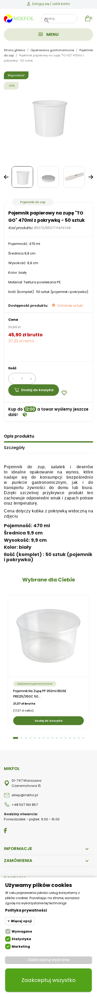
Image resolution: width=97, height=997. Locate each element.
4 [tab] (30, 738)
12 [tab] (65, 738)
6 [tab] (39, 738)
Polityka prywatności (26, 910)
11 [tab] (61, 738)
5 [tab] (35, 738)
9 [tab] (52, 738)
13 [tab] (70, 738)
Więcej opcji (21, 921)
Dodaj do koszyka (37, 389)
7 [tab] (43, 738)
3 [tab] (26, 738)
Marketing (21, 946)
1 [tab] (15, 738)
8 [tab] (48, 738)
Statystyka (21, 939)
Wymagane (22, 931)
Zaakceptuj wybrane (49, 960)
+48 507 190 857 (25, 804)
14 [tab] (74, 738)
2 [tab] (22, 738)
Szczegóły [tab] (14, 448)
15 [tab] (79, 738)
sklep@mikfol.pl (25, 795)
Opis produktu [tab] (19, 436)
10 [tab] (57, 738)
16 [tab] (83, 738)
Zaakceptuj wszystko (48, 980)
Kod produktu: (20, 227)
